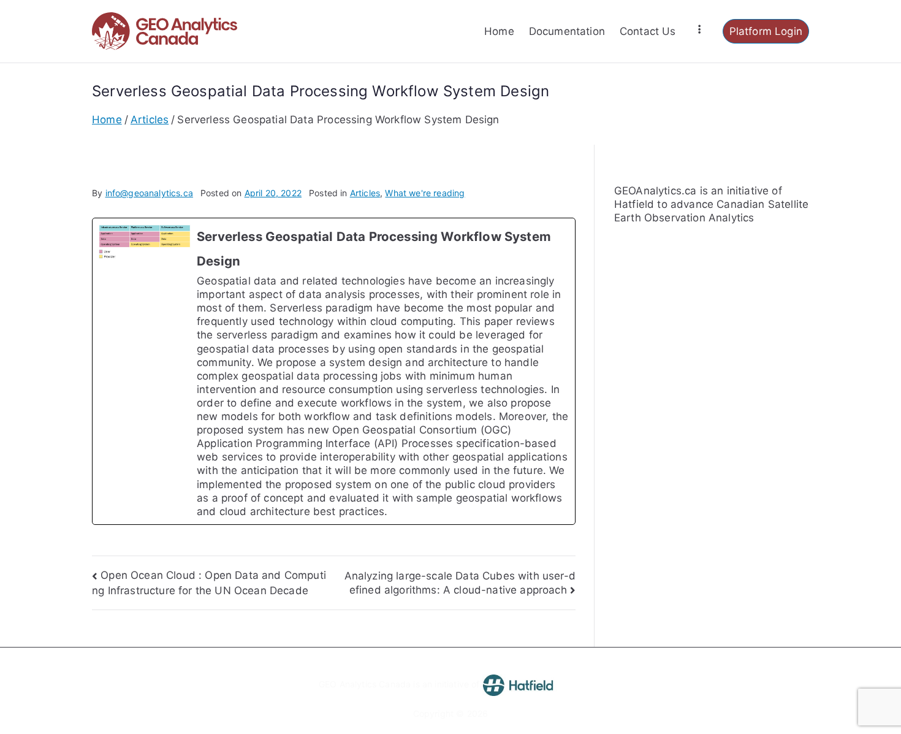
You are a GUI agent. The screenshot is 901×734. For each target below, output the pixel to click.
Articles (365, 193)
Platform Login (765, 31)
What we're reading (425, 193)
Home (499, 31)
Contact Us (648, 31)
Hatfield (634, 204)
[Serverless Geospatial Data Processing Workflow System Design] (334, 371)
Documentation (567, 31)
